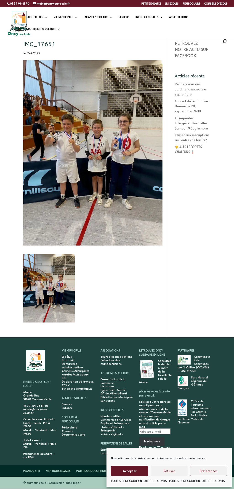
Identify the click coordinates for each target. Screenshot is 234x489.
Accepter (129, 470)
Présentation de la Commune (113, 381)
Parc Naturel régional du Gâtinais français (193, 382)
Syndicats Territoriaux (77, 388)
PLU (64, 378)
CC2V (66, 385)
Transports (108, 430)
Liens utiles (108, 401)
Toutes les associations (116, 356)
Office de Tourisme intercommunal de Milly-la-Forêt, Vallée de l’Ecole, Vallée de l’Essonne (194, 412)
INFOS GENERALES (147, 17)
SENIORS (124, 17)
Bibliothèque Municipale (117, 397)
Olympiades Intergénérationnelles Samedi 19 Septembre (191, 123)
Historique (107, 386)
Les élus (67, 356)
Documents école (73, 434)
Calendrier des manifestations (111, 362)
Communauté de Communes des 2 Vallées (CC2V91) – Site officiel (194, 363)
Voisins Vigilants (112, 434)
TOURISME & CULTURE (41, 29)
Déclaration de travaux (77, 381)
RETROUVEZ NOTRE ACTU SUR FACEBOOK (191, 49)
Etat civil (68, 360)
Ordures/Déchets (112, 427)
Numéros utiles (111, 416)
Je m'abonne (152, 441)
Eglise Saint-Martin (113, 390)
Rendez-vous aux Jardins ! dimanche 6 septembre (190, 89)
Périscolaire (69, 427)
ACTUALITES (35, 17)
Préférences (208, 470)
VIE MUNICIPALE (63, 17)
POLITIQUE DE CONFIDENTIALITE (96, 471)
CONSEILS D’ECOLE (215, 3)
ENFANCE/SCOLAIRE (96, 17)
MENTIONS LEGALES (58, 471)
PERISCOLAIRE (191, 3)
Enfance (67, 408)
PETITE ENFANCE (151, 3)
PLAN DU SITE (31, 471)
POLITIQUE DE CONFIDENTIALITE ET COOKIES (139, 481)
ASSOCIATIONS (179, 17)
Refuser (169, 470)
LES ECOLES (172, 3)
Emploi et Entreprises (115, 423)
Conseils (67, 431)
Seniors (67, 404)
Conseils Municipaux (75, 371)
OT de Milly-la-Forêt (114, 393)
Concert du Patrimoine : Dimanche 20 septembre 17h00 (192, 106)
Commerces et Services (116, 420)
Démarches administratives (72, 365)
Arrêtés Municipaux (75, 374)
